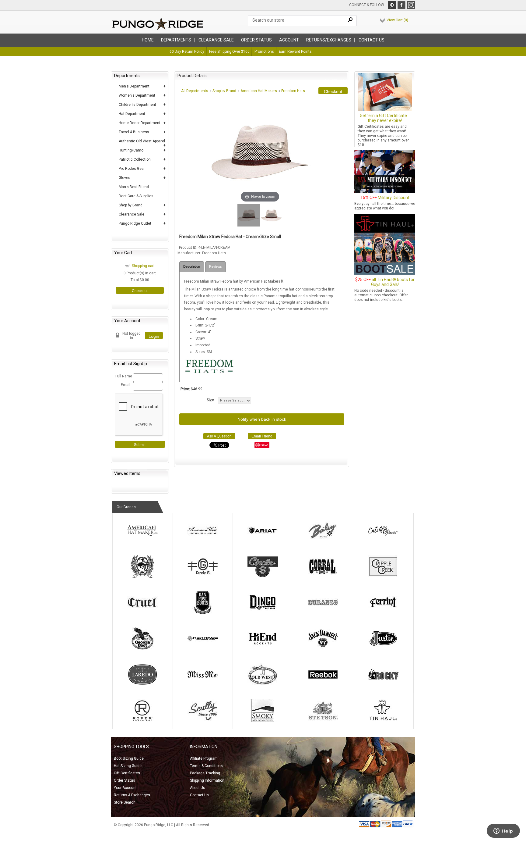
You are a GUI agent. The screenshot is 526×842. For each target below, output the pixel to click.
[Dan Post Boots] (203, 613)
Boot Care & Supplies (136, 196)
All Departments (194, 91)
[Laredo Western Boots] (142, 685)
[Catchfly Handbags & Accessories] (383, 541)
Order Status (124, 780)
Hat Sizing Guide (128, 766)
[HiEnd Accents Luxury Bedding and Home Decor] (262, 649)
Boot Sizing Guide (129, 758)
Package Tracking (205, 773)
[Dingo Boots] (262, 613)
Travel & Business (134, 132)
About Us (197, 788)
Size (210, 400)
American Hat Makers (258, 91)
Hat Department (132, 114)
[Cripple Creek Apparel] (383, 577)
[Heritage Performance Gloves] (203, 649)
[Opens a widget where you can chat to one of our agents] (503, 831)
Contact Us (371, 39)
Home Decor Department (139, 123)
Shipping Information (207, 780)
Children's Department (137, 104)
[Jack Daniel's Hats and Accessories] (323, 649)
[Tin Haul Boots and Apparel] (383, 721)
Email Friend (261, 436)
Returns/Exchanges (328, 39)
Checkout (140, 291)
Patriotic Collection (135, 159)
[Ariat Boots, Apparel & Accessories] (262, 541)
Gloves (124, 178)
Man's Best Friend (134, 187)
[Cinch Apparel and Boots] (142, 577)
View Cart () (397, 20)
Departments (176, 39)
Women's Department (137, 95)
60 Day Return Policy (187, 51)
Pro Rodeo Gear (132, 168)
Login (154, 336)
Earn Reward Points (295, 51)
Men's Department (134, 86)
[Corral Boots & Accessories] (323, 577)
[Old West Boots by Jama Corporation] (262, 685)
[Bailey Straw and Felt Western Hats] (323, 541)
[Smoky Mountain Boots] (262, 721)
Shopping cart (143, 266)
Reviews (215, 266)
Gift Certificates (127, 773)
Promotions (264, 51)
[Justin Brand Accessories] (383, 649)
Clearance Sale (216, 39)
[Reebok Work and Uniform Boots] (323, 685)
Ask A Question (219, 436)
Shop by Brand (130, 205)
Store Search (124, 802)
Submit (140, 445)
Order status (256, 39)
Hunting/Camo (131, 150)
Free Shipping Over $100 (229, 51)
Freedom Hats (293, 91)
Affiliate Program (204, 758)
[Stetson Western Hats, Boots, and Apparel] (323, 721)
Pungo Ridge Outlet (135, 223)
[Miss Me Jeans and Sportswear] (203, 685)
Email (125, 385)
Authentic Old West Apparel (142, 141)
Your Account (125, 788)
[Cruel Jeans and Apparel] (142, 613)
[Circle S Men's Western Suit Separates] (262, 577)
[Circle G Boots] (203, 577)
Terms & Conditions (206, 766)
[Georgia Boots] (142, 649)
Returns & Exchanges (132, 795)
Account (289, 39)
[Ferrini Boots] (383, 613)
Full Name (123, 376)
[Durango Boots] (323, 613)
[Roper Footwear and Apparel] (142, 721)
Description (191, 266)
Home (148, 39)
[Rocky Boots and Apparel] (383, 685)
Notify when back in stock (261, 419)
